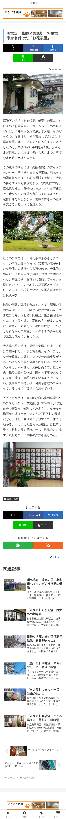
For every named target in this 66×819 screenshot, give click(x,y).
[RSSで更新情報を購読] (48, 545)
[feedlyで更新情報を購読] (18, 545)
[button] (43, 58)
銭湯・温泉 (12, 499)
